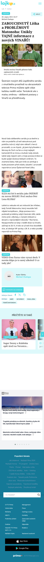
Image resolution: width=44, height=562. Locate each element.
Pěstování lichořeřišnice (26, 481)
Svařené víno (12, 477)
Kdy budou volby (28, 467)
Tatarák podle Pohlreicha (27, 477)
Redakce (25, 528)
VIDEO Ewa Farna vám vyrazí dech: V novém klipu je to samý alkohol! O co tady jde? (21, 260)
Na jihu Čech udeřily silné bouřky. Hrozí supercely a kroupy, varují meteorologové (21, 411)
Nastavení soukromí (28, 533)
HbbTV (7, 515)
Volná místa (9, 508)
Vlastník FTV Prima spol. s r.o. (11, 529)
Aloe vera (12, 481)
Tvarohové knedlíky (30, 484)
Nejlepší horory (11, 464)
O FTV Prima (9, 505)
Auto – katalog (29, 471)
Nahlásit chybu (10, 533)
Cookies (7, 524)
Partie (11, 467)
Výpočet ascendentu (14, 484)
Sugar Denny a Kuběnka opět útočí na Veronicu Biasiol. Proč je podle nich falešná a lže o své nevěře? (16, 345)
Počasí (18, 467)
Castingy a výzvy (27, 512)
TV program (23, 464)
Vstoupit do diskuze (14, 290)
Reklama (8, 512)
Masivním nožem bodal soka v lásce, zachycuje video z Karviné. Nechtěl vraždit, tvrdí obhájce (22, 433)
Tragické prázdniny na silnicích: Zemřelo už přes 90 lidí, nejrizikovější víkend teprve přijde (21, 422)
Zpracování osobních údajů (28, 520)
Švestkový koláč (30, 487)
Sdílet (35, 14)
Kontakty (25, 515)
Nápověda (25, 524)
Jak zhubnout (14, 460)
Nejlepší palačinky (15, 487)
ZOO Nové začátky (15, 471)
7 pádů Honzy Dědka (17, 474)
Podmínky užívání (10, 519)
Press (24, 508)
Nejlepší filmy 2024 (28, 460)
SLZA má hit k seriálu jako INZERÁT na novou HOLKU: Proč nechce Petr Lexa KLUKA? (20, 196)
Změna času (34, 464)
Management (26, 505)
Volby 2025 (30, 474)
